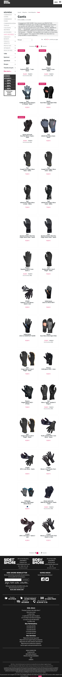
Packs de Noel (8, 50)
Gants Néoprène (9, 34)
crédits (31, 659)
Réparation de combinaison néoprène (31, 643)
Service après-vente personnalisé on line (31, 645)
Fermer (40, 676)
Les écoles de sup (31, 628)
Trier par (20, 40)
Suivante (44, 46)
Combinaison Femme (8, 20)
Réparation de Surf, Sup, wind (31, 638)
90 (48, 39)
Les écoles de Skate (31, 631)
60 (46, 39)
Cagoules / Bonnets (7, 38)
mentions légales (31, 654)
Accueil (19, 12)
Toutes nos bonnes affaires (9, 93)
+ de (7, 80)
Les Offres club (31, 621)
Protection (7, 45)
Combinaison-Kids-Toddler (9, 24)
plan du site (31, 652)
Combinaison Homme (8, 16)
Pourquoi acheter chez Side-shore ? (31, 610)
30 (44, 39)
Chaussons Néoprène (7, 29)
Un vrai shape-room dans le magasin (31, 617)
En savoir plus (33, 676)
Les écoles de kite (31, 626)
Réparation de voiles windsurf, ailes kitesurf (31, 641)
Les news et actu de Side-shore (31, 619)
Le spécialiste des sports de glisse (31, 616)
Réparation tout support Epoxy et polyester (31, 640)
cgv (31, 658)
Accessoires (7, 32)
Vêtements (7, 48)
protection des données (31, 656)
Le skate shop (31, 614)
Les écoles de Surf (31, 633)
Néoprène (8, 12)
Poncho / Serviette (7, 42)
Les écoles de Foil (31, 630)
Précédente (31, 46)
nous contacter (31, 650)
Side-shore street (31, 612)
